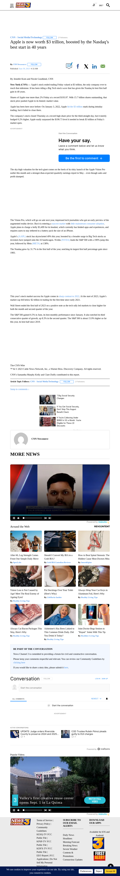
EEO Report (42, 855)
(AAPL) (22, 236)
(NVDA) (65, 240)
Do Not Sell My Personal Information (47, 862)
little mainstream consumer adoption (87, 223)
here (66, 667)
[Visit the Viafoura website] (103, 749)
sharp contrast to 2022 (69, 296)
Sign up (105, 678)
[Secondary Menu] (14, 5)
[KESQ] (26, 5)
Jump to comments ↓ (19, 389)
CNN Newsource (19, 64)
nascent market (59, 223)
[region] (60, 714)
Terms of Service (44, 820)
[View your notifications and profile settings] (107, 699)
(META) (36, 243)
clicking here (19, 662)
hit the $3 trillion (75, 106)
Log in (97, 678)
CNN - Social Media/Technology (44, 381)
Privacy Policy (43, 824)
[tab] (18, 698)
